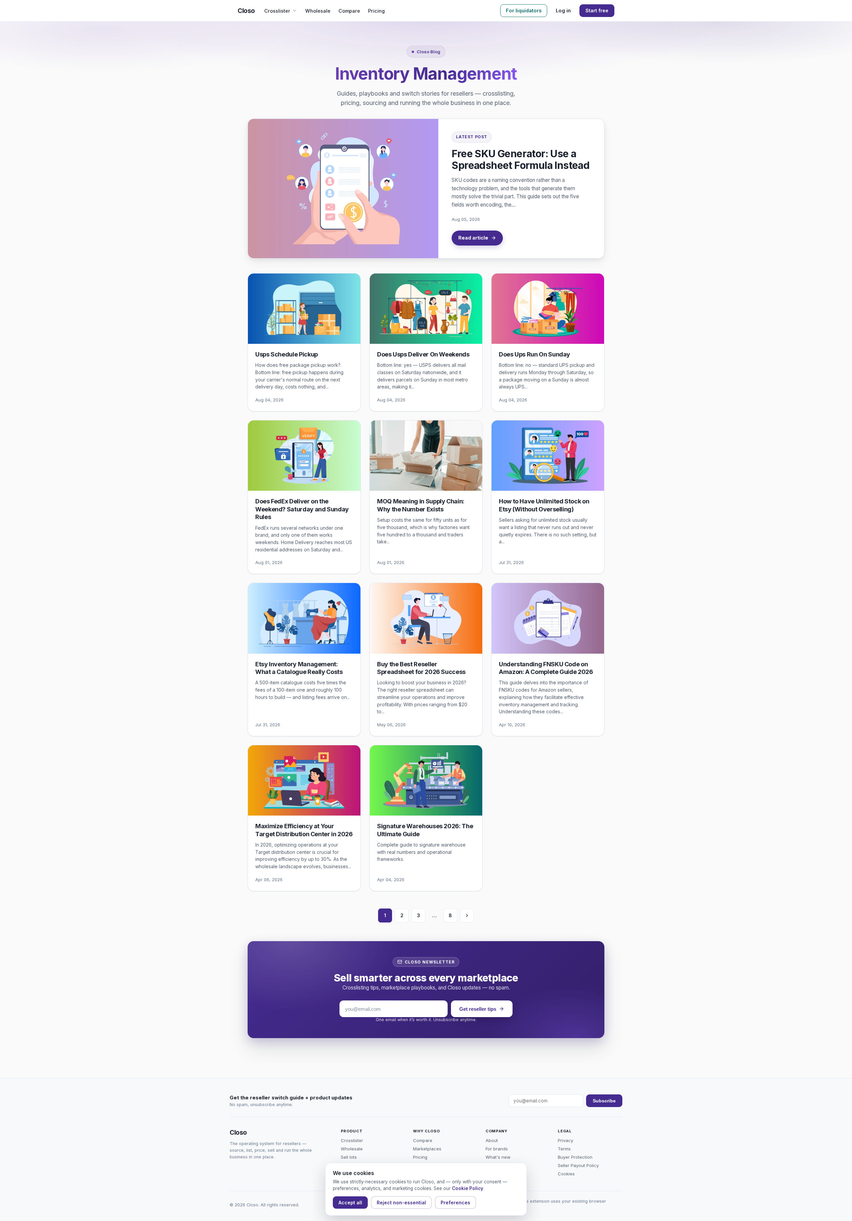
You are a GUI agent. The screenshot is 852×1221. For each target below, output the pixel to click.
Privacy (565, 1140)
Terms (564, 1148)
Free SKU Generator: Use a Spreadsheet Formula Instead (520, 159)
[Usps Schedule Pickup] (304, 309)
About (492, 1140)
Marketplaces (427, 1148)
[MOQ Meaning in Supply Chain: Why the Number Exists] (426, 455)
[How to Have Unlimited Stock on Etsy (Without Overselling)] (548, 455)
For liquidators (523, 10)
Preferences (455, 1202)
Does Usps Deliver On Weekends (423, 354)
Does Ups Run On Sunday (534, 354)
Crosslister (277, 11)
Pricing (376, 11)
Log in (563, 10)
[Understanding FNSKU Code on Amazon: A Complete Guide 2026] (548, 618)
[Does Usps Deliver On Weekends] (426, 309)
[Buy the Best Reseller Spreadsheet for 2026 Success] (426, 618)
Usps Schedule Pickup (286, 354)
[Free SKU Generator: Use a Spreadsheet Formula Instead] (343, 188)
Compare (349, 11)
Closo (246, 11)
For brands (497, 1148)
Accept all (350, 1202)
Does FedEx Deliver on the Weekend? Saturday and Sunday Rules (302, 509)
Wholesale (317, 11)
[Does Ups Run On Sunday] (548, 309)
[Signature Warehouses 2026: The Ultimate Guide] (426, 780)
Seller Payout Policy (578, 1165)
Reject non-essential (401, 1202)
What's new (498, 1157)
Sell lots (349, 1157)
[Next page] (467, 915)
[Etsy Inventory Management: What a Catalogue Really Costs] (304, 618)
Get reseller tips (477, 1009)
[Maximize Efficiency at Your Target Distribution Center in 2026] (304, 780)
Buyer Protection (575, 1157)
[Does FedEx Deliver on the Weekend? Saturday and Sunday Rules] (304, 455)
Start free (596, 10)
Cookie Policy (467, 1188)
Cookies (566, 1173)
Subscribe (604, 1100)
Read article (473, 238)
